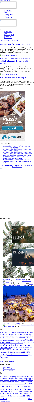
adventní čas (27, 332)
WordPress (11, 361)
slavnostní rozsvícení (5, 337)
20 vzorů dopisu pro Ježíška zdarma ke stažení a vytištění (18, 284)
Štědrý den (15, 147)
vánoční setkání (27, 349)
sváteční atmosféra (14, 337)
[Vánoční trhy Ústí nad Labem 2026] (10, 40)
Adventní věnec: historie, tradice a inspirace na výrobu (17, 153)
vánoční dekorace (16, 342)
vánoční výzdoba (12, 355)
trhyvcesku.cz (6, 367)
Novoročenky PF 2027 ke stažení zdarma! (14, 279)
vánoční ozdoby (23, 347)
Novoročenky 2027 (9, 14)
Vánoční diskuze (8, 17)
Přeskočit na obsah (5, 0)
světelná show (7, 340)
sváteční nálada (23, 337)
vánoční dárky (27, 342)
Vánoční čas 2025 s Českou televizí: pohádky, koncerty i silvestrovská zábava (15, 61)
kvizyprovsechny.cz (8, 370)
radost (8, 336)
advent (2, 332)
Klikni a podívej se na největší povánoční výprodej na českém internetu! (17, 166)
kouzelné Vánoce (22, 334)
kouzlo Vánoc (30, 334)
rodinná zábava (21, 336)
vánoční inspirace (11, 345)
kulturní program (3, 336)
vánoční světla (19, 352)
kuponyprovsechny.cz (9, 369)
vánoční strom (11, 352)
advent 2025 (7, 332)
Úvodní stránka (8, 11)
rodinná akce (13, 336)
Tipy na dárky (7, 15)
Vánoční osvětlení (14, 347)
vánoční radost (19, 349)
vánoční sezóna (3, 352)
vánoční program (10, 349)
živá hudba (8, 357)
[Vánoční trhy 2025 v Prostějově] (8, 74)
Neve (1, 361)
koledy (5, 334)
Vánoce (17, 340)
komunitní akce (12, 334)
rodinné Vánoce (29, 336)
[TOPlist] (2, 359)
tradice (12, 340)
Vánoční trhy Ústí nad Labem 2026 (15, 44)
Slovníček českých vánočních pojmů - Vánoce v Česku (17, 149)
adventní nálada (13, 332)
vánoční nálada (5, 348)
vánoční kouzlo (26, 345)
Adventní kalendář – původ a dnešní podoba (14, 150)
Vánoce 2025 (22, 340)
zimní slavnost (25, 355)
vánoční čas (19, 355)
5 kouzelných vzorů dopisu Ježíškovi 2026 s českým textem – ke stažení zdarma (16, 157)
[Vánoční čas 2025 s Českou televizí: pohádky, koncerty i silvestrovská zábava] (8, 55)
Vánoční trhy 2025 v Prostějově (13, 78)
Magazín (6, 12)
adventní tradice (20, 332)
